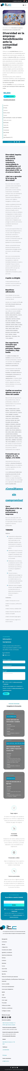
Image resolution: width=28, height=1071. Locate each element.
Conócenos (4, 941)
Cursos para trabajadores (7, 989)
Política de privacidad (17, 682)
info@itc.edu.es (6, 1061)
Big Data (4, 974)
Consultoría (4, 971)
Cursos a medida (5, 983)
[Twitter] (13, 1067)
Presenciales (11, 778)
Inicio (4, 27)
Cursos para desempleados (8, 986)
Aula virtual (8, 27)
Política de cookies (6, 1005)
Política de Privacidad (16, 688)
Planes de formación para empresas (10, 976)
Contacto (4, 960)
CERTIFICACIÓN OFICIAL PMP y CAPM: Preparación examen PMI (14, 748)
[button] (23, 5)
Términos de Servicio (7, 690)
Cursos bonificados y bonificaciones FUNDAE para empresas (13, 980)
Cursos (3, 966)
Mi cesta (4, 997)
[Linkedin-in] (15, 1067)
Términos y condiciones (7, 1008)
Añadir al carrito (10, 96)
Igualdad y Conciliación (7, 952)
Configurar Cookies (6, 1010)
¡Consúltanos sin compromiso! (14, 494)
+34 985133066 (6, 1049)
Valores (3, 944)
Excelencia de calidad (7, 949)
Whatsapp (5, 1055)
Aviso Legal (4, 1000)
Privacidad (4, 1002)
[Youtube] (17, 1067)
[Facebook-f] (11, 1067)
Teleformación (11, 716)
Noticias (4, 957)
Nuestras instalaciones (7, 955)
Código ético (5, 947)
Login (3, 994)
